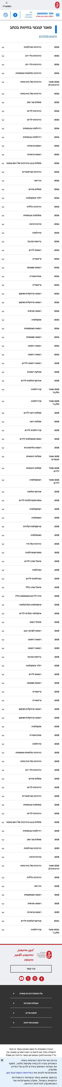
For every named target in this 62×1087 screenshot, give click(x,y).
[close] (2, 1061)
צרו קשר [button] (31, 968)
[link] (57, 5)
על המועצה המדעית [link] (28, 14)
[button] (56, 15)
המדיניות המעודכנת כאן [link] (20, 1072)
